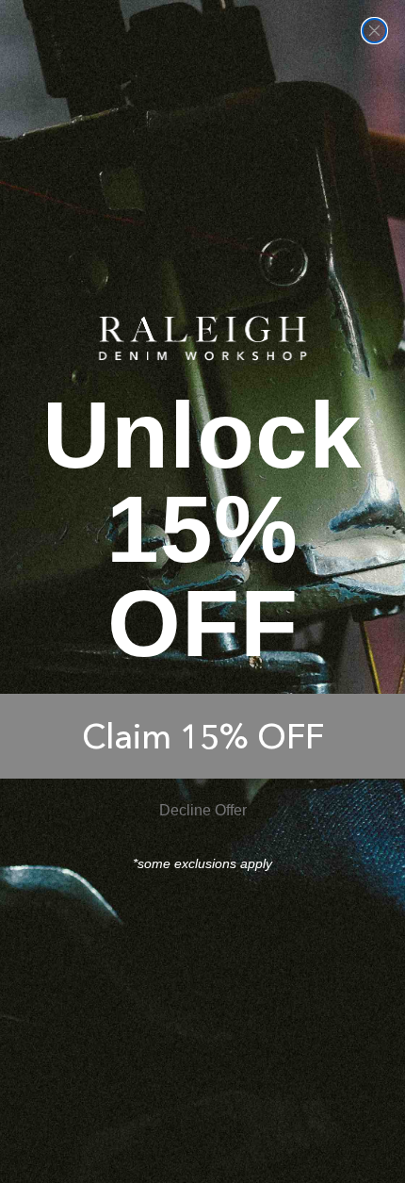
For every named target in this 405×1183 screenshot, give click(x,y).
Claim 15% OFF (203, 736)
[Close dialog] (374, 30)
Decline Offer (203, 810)
